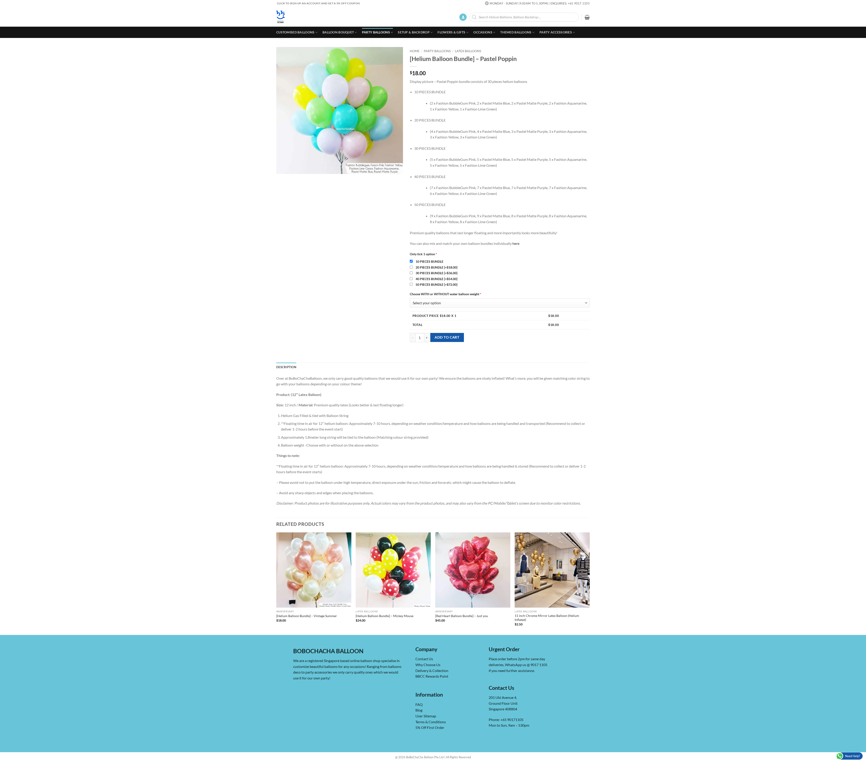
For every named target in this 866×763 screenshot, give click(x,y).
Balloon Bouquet (338, 32)
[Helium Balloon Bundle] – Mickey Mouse (384, 616)
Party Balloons (376, 32)
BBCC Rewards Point (431, 676)
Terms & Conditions (430, 722)
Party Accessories (555, 32)
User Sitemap (425, 716)
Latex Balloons (468, 51)
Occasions (482, 32)
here (515, 243)
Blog (418, 710)
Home (414, 51)
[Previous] (276, 583)
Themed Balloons (515, 32)
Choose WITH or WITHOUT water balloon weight (445, 294)
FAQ (419, 704)
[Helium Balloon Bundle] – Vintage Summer (306, 616)
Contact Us (424, 659)
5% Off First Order (429, 727)
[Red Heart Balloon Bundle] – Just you (461, 616)
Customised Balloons (295, 32)
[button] (463, 17)
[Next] (589, 583)
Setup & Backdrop (414, 32)
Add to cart (447, 337)
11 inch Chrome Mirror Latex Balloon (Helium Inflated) (547, 618)
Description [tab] (286, 367)
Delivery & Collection (431, 670)
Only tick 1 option (423, 254)
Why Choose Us (427, 664)
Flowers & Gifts (451, 32)
